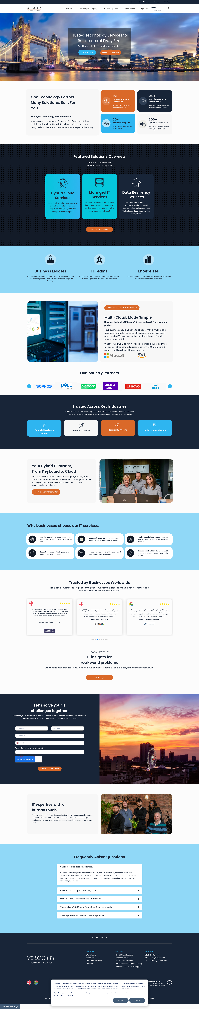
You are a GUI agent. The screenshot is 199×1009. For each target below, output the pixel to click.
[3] (88, 386)
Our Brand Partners (94, 961)
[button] (92, 639)
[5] (133, 386)
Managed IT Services (123, 958)
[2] (66, 386)
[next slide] (170, 386)
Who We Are (91, 955)
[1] (44, 386)
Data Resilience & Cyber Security (128, 963)
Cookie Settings (10, 1006)
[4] (110, 386)
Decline (137, 1000)
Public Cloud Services (124, 961)
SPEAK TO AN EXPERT (110, 52)
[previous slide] (29, 386)
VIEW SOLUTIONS (87, 52)
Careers (89, 963)
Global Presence (93, 958)
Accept (120, 1000)
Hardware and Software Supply (128, 966)
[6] (155, 386)
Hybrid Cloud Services (124, 955)
